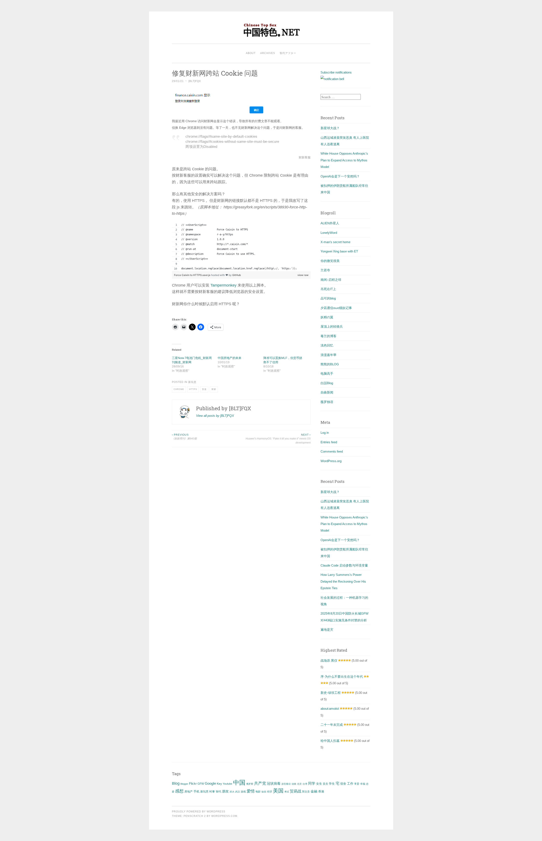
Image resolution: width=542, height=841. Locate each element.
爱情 (251, 791)
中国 (239, 782)
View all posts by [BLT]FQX (215, 415)
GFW (201, 783)
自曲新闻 (327, 392)
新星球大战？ (330, 128)
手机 (196, 791)
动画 (294, 784)
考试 (286, 791)
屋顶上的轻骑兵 (332, 326)
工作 (350, 783)
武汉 (237, 791)
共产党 (260, 783)
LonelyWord (329, 232)
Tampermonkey (223, 285)
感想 (179, 791)
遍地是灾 (327, 629)
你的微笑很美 (330, 261)
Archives (267, 53)
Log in (325, 432)
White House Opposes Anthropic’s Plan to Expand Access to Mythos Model (344, 160)
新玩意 (192, 382)
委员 (325, 783)
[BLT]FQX (194, 81)
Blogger (184, 784)
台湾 (305, 784)
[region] (241, 247)
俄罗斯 (249, 784)
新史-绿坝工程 (331, 692)
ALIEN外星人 (330, 223)
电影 (258, 791)
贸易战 (295, 791)
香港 (321, 791)
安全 (204, 389)
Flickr (193, 783)
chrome (179, 389)
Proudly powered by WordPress (198, 811)
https (193, 389)
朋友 (225, 791)
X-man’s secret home (335, 242)
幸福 (362, 783)
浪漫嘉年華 (328, 355)
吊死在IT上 (328, 289)
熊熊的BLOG (330, 364)
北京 (299, 784)
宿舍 (343, 783)
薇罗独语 (327, 402)
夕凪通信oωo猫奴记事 (336, 308)
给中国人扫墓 (330, 741)
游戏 (243, 791)
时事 (212, 791)
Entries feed (329, 442)
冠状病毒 (274, 783)
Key (219, 783)
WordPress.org (331, 461)
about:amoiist (330, 708)
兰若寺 (325, 270)
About (251, 53)
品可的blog (328, 298)
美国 (278, 791)
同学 (311, 783)
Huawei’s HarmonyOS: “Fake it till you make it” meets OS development (278, 438)
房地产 (188, 791)
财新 (214, 389)
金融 (314, 791)
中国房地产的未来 (229, 358)
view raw (302, 275)
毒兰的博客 (328, 336)
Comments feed (332, 451)
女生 (319, 783)
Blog (176, 783)
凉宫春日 (286, 784)
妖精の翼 (327, 317)
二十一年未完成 (332, 724)
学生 (332, 783)
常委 (356, 783)
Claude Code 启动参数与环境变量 (344, 565)
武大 (232, 791)
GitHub (236, 275)
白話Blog (327, 383)
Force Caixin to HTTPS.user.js (192, 275)
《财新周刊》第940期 (184, 436)
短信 (263, 791)
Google (210, 783)
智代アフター (288, 53)
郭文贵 (306, 791)
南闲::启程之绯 (331, 279)
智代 (218, 791)
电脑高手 (327, 373)
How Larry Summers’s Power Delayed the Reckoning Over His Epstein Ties (343, 581)
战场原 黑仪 (329, 660)
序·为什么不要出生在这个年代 (342, 676)
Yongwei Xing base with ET (339, 251)
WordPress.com (224, 816)
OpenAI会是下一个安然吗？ (340, 176)
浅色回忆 (327, 345)
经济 (269, 791)
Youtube (227, 783)
